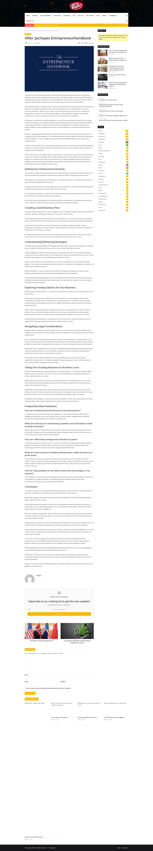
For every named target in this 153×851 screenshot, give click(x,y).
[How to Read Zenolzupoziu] (63, 709)
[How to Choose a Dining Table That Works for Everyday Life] (102, 53)
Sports (101, 190)
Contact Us (30, 21)
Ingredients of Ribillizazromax (34, 837)
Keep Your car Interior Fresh (117, 75)
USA (100, 131)
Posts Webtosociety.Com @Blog (114, 717)
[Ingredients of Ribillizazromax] (37, 768)
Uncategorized (103, 196)
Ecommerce (112, 15)
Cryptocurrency (45, 15)
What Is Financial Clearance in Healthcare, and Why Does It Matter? (118, 84)
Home (27, 15)
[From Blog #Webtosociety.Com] (90, 709)
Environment (102, 204)
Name (27, 675)
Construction (102, 193)
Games (101, 165)
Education (57, 15)
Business (35, 15)
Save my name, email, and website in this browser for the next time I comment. (48, 688)
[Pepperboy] (76, 6)
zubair (38, 575)
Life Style (81, 15)
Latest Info (102, 136)
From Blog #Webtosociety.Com (87, 717)
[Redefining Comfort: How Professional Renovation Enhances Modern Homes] (102, 68)
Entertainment (103, 199)
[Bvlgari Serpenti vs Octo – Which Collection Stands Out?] (102, 60)
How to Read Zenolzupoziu (59, 717)
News (100, 148)
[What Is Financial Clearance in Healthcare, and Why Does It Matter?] (102, 85)
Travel (104, 15)
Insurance (66, 15)
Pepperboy (33, 30)
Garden (101, 202)
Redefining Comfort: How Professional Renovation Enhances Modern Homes (56, 25)
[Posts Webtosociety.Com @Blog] (116, 709)
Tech (98, 15)
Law (74, 15)
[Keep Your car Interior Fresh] (102, 77)
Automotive (102, 176)
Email (27, 681)
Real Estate (90, 15)
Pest (100, 207)
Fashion (101, 182)
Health (101, 153)
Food (100, 187)
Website (63, 681)
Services (101, 179)
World (100, 167)
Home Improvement (104, 150)
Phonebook (102, 139)
